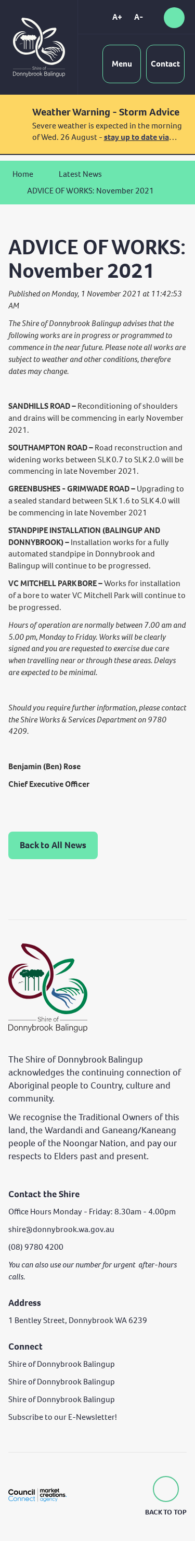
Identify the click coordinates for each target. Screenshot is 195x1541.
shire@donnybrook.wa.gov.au (61, 1229)
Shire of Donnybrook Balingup (61, 1363)
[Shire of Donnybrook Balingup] (47, 986)
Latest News (80, 174)
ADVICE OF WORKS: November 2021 (90, 190)
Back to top (166, 1512)
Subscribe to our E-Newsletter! (62, 1416)
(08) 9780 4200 (35, 1246)
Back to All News (53, 845)
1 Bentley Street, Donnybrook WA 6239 (77, 1320)
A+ (117, 16)
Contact (165, 63)
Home (22, 174)
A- (138, 16)
